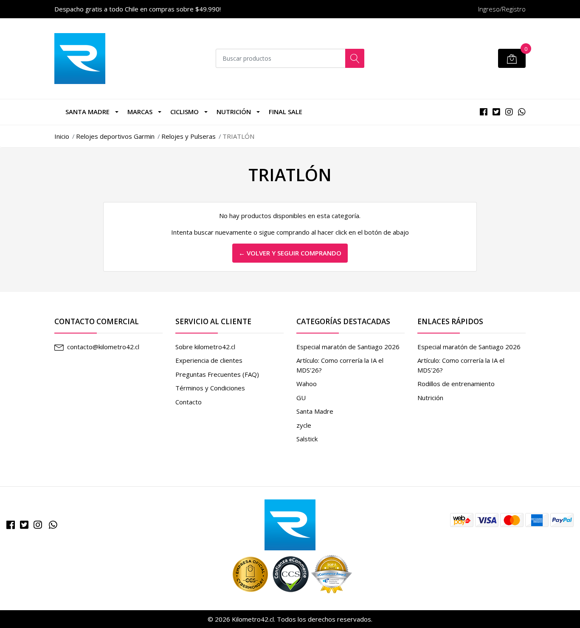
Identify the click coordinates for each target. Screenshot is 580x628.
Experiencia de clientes (208, 360)
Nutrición (234, 111)
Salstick (307, 439)
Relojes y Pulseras (188, 136)
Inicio (61, 136)
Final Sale (285, 111)
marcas (139, 111)
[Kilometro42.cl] (290, 524)
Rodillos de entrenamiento (456, 383)
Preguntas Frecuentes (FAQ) (217, 374)
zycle (303, 425)
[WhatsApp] (53, 524)
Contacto (188, 402)
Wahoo (306, 383)
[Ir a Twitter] (24, 524)
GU (301, 397)
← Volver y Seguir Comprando (290, 253)
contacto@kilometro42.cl (103, 346)
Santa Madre (87, 111)
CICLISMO (184, 111)
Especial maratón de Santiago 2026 (348, 346)
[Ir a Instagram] (38, 524)
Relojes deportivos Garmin (115, 136)
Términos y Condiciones (210, 388)
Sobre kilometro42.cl (205, 346)
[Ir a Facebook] (10, 524)
